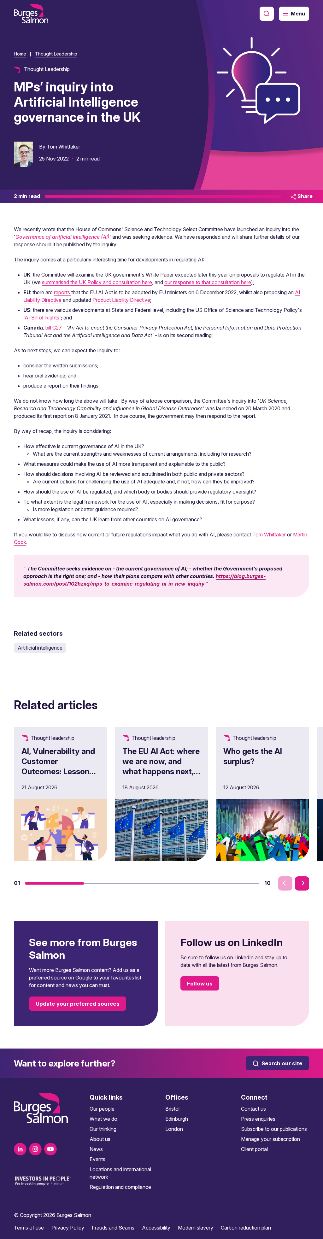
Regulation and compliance (120, 1187)
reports (62, 292)
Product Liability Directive (121, 300)
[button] (54, 883)
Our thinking (103, 1129)
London (174, 1129)
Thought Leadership (56, 53)
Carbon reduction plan (246, 1227)
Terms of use (29, 1227)
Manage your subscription (270, 1139)
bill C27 (53, 327)
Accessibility (156, 1227)
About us (100, 1139)
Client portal (254, 1149)
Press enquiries (258, 1119)
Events (97, 1159)
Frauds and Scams (113, 1227)
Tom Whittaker (63, 146)
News (96, 1149)
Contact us (253, 1109)
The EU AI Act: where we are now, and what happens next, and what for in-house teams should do (161, 776)
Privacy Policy (67, 1227)
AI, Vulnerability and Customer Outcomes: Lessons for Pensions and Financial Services (58, 771)
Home (20, 53)
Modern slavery (195, 1227)
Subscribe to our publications (274, 1129)
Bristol (172, 1109)
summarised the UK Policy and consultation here (97, 282)
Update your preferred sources (78, 1004)
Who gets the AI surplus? (252, 756)
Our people (102, 1109)
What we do (103, 1119)
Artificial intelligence (40, 648)
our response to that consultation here (207, 282)
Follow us (200, 983)
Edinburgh (176, 1119)
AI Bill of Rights (42, 317)
